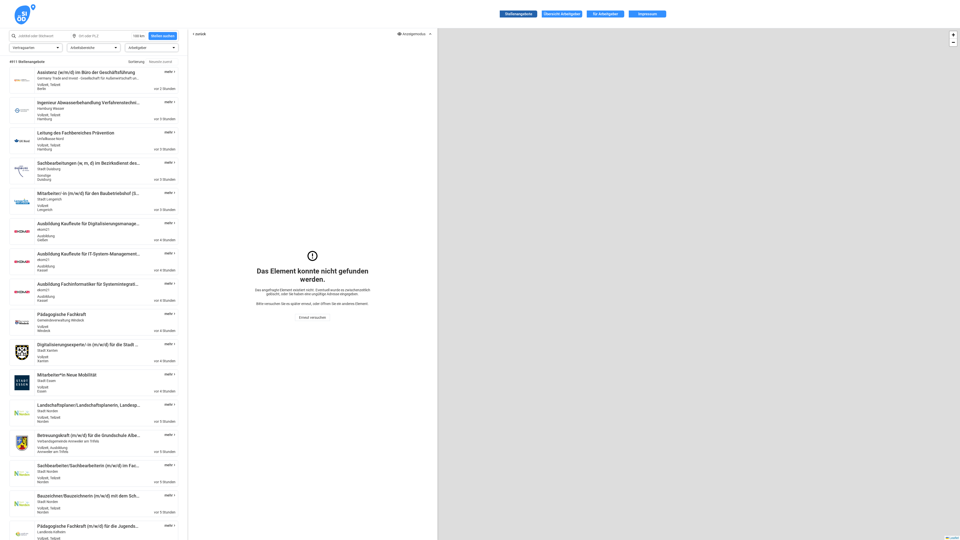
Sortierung (136, 62)
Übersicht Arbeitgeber (562, 14)
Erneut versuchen (312, 318)
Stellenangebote (518, 14)
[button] (953, 35)
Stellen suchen (162, 36)
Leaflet (954, 538)
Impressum (647, 14)
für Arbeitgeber (605, 14)
